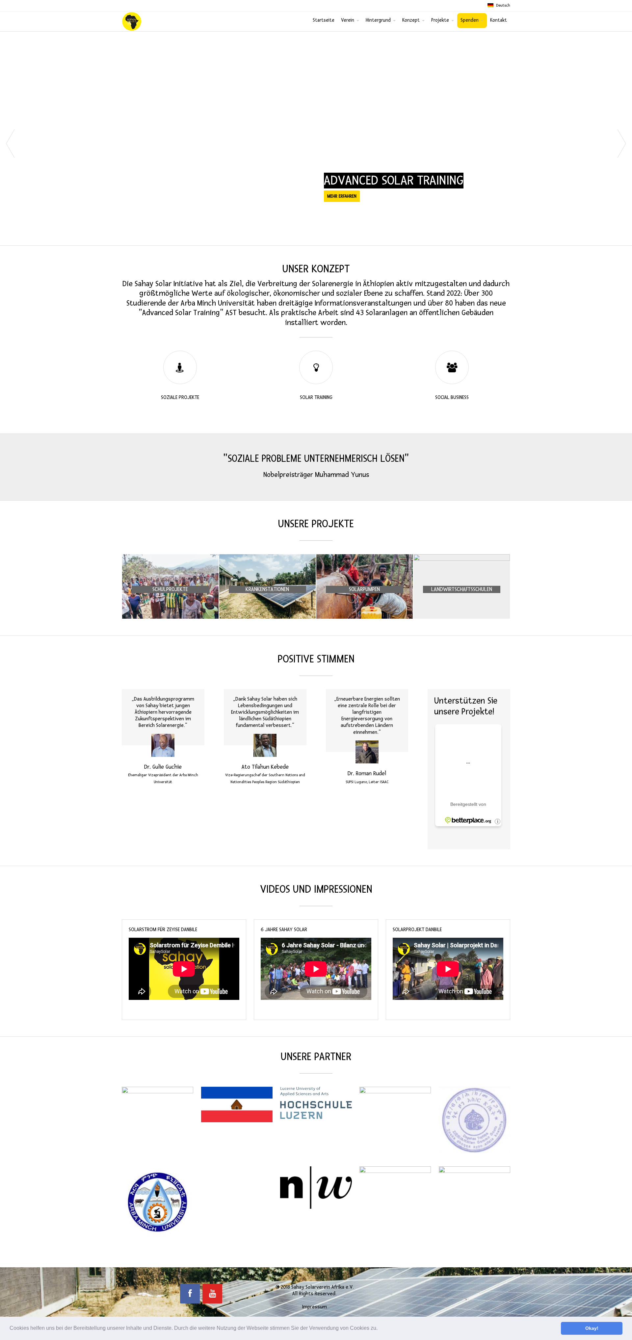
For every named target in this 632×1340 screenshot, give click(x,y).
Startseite (323, 20)
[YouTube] (212, 1293)
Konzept (411, 20)
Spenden (470, 20)
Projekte (440, 20)
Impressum (314, 1306)
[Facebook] (190, 1293)
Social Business (452, 397)
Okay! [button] (591, 1328)
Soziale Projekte (180, 397)
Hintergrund (378, 20)
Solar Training (316, 397)
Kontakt (498, 20)
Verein (347, 20)
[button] (380, 1329)
